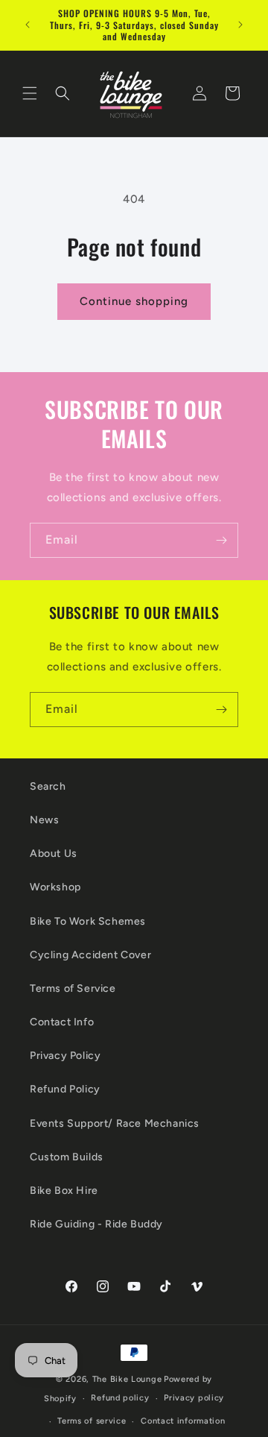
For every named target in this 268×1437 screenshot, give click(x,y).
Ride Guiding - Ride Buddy (96, 1224)
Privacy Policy (65, 1055)
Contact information (183, 1421)
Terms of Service (73, 988)
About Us (53, 853)
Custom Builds (66, 1157)
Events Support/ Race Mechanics (115, 1123)
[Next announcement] (240, 24)
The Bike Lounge (127, 1379)
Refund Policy (65, 1089)
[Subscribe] (221, 540)
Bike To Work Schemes (88, 921)
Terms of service (91, 1421)
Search (48, 786)
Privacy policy (194, 1398)
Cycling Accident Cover (90, 955)
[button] (29, 93)
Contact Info (62, 1022)
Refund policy (120, 1398)
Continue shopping (134, 301)
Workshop (55, 887)
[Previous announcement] (27, 24)
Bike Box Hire (64, 1190)
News (44, 820)
